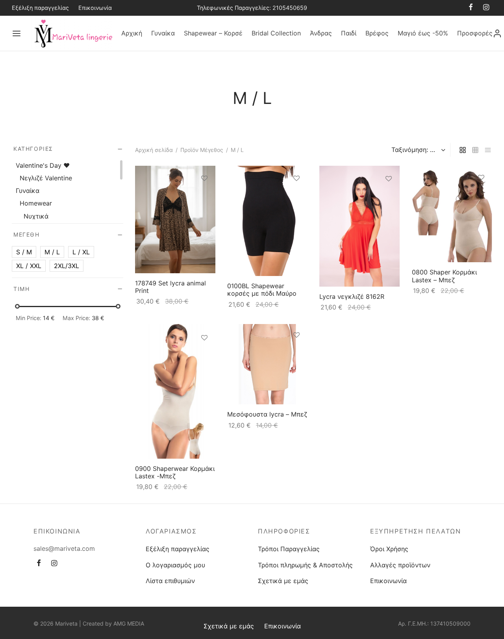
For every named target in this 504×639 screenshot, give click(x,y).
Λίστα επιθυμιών (170, 581)
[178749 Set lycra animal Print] (175, 219)
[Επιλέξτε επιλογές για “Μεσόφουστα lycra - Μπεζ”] (296, 353)
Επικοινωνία (95, 7)
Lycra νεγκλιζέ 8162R (351, 296)
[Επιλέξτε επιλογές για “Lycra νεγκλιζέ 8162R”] (389, 197)
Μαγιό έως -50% (423, 33)
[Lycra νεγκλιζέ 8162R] (359, 226)
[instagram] (486, 7)
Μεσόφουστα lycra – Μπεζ (267, 414)
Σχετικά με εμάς (283, 581)
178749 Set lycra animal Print (170, 286)
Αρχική (131, 33)
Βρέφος (377, 33)
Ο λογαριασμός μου (175, 565)
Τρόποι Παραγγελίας (289, 549)
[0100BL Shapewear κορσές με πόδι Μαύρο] (267, 221)
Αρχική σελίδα (154, 149)
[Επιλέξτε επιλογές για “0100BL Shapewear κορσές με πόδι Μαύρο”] (296, 196)
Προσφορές (475, 33)
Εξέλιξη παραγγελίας (40, 7)
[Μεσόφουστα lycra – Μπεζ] (267, 364)
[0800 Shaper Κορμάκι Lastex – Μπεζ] (452, 214)
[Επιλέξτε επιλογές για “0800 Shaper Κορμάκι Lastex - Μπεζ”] (481, 196)
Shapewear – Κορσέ (213, 33)
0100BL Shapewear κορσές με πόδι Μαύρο (261, 289)
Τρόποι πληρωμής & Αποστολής (305, 565)
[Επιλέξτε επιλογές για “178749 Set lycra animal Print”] (204, 196)
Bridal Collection (276, 33)
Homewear (36, 203)
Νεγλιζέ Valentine (46, 178)
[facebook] (470, 7)
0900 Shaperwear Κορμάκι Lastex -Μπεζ (175, 472)
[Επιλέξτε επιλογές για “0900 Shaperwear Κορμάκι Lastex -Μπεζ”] (204, 356)
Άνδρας (321, 33)
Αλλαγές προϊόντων (400, 565)
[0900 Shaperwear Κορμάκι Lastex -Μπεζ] (175, 391)
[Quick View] (204, 214)
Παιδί (348, 33)
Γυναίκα (163, 33)
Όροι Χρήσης (389, 549)
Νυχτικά (36, 216)
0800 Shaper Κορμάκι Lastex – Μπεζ (444, 276)
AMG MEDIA (128, 623)
